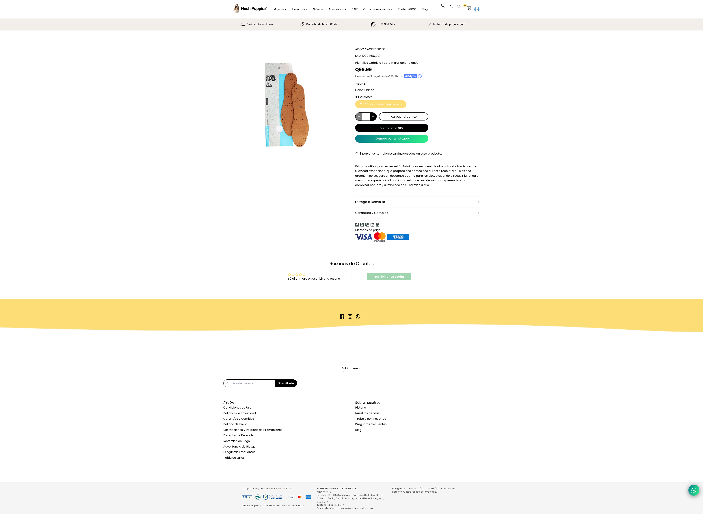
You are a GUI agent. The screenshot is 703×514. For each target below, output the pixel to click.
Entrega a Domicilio (370, 202)
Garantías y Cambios (371, 213)
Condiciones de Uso (237, 407)
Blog (358, 430)
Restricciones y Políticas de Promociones (252, 430)
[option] (284, 104)
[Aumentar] (373, 117)
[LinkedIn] (372, 225)
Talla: (359, 84)
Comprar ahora (391, 128)
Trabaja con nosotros (370, 419)
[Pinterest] (367, 225)
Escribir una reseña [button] (389, 276)
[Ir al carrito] (469, 9)
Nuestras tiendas (367, 413)
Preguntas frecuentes (371, 424)
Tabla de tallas (234, 458)
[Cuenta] (453, 9)
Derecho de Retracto (238, 435)
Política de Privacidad (424, 491)
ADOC (359, 49)
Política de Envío (235, 424)
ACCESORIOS (376, 49)
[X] (362, 225)
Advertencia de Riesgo (239, 446)
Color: (359, 90)
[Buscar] (445, 9)
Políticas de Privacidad (239, 413)
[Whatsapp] (377, 225)
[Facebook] (357, 225)
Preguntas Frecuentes (239, 452)
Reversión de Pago (236, 441)
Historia (360, 407)
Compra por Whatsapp (392, 138)
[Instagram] (350, 316)
